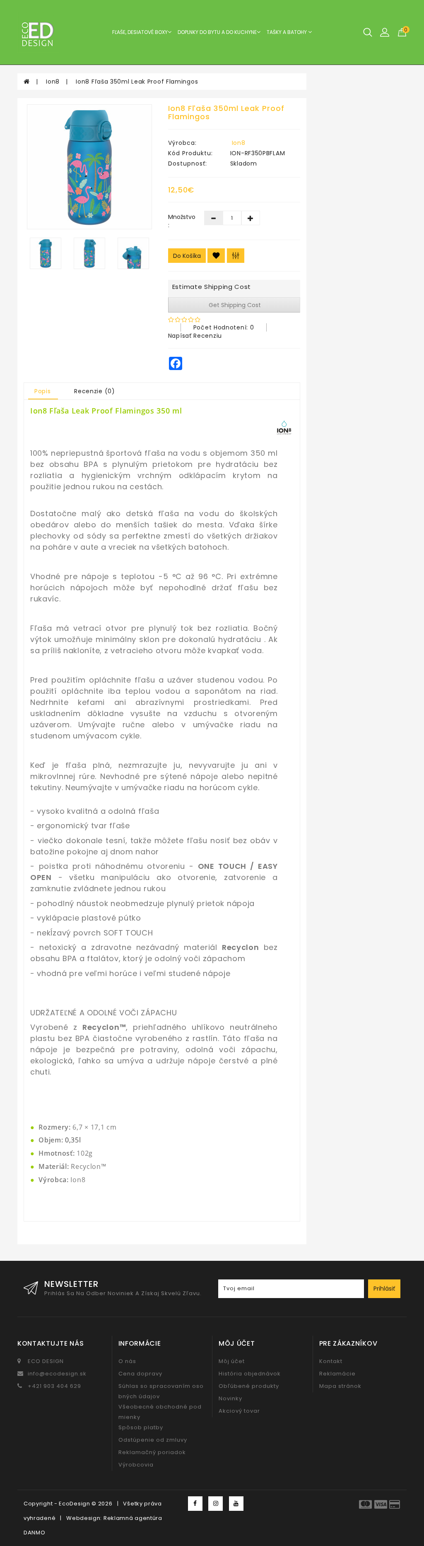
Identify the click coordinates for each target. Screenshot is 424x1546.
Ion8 (53, 81)
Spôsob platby (140, 1427)
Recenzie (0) (94, 391)
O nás (127, 1361)
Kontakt (330, 1361)
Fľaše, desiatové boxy (140, 32)
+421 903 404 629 (54, 1386)
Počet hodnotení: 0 (223, 327)
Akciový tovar (239, 1411)
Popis (42, 391)
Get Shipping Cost (234, 305)
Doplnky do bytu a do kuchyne (217, 32)
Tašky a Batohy (287, 32)
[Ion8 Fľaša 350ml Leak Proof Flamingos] (90, 166)
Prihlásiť (384, 1288)
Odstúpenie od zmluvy (152, 1440)
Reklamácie (337, 1374)
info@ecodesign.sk (57, 1374)
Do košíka (187, 256)
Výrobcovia (136, 1465)
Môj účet (232, 1361)
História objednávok (250, 1374)
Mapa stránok (340, 1386)
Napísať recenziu (195, 336)
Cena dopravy (140, 1374)
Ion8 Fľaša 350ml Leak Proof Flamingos (137, 81)
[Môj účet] (384, 32)
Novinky (230, 1398)
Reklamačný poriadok (152, 1452)
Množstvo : (180, 221)
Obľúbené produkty (249, 1386)
